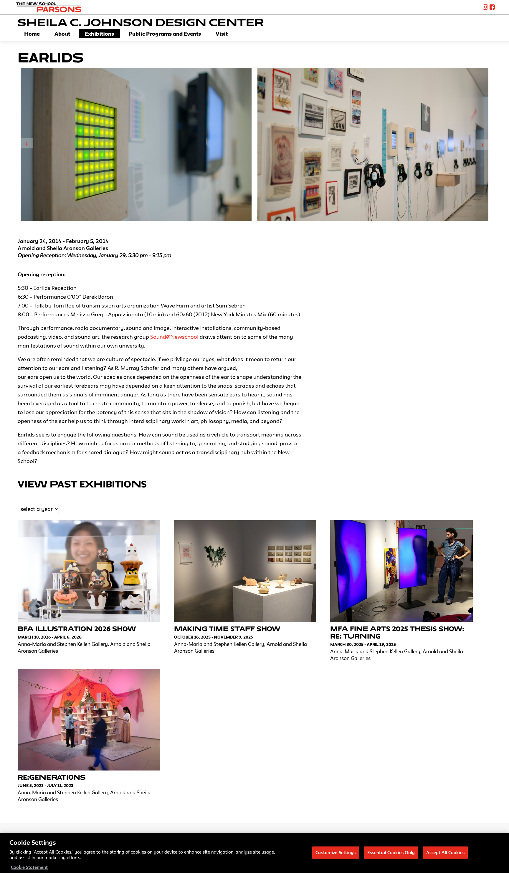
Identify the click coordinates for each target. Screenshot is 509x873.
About (62, 34)
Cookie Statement (29, 866)
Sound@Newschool (174, 337)
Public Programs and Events (165, 34)
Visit (222, 34)
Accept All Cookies (445, 852)
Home (32, 34)
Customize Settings (335, 852)
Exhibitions (99, 34)
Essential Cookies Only (391, 852)
